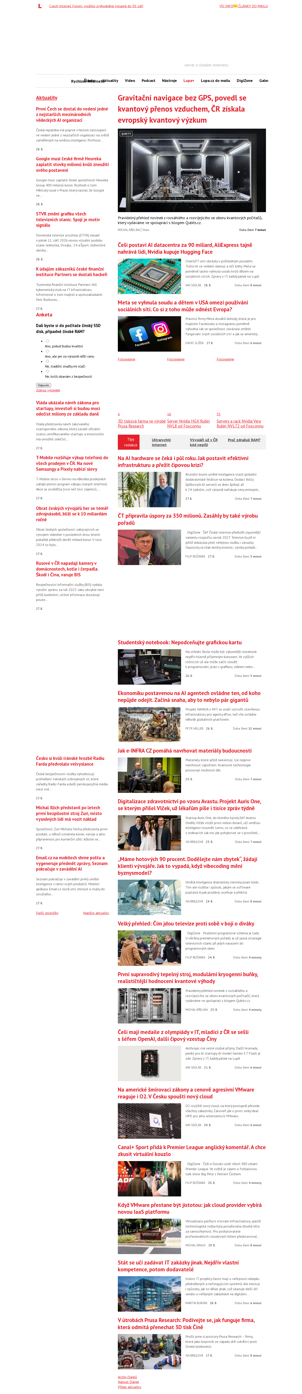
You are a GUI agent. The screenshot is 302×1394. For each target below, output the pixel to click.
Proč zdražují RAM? (244, 439)
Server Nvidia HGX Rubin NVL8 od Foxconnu (188, 423)
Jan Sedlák (193, 285)
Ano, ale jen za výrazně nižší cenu (69, 356)
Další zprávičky (47, 913)
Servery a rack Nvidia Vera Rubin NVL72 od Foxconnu (240, 423)
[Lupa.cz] (41, 6)
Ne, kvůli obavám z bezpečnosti (68, 376)
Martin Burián (196, 1303)
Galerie (265, 80)
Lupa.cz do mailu (215, 80)
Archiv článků (127, 1377)
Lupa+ (188, 80)
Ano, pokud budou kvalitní (64, 346)
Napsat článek (128, 1382)
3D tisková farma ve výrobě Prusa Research (142, 423)
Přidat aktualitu (129, 1387)
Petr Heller (194, 728)
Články (89, 80)
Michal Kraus (195, 1245)
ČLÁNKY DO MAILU (252, 6)
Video (130, 80)
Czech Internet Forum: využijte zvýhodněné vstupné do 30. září (96, 6)
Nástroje (169, 80)
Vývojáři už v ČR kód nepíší (204, 442)
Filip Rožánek (195, 556)
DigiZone (245, 80)
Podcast (148, 80)
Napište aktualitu (96, 913)
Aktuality (110, 80)
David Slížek (194, 343)
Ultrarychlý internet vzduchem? (161, 444)
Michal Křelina (129, 230)
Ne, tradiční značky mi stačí (65, 366)
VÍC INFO (226, 6)
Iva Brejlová (194, 842)
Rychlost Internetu (75, 81)
